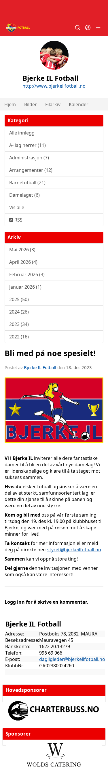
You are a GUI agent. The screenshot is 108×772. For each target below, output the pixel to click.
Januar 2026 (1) (25, 287)
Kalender (78, 104)
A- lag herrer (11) (27, 145)
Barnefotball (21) (27, 182)
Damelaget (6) (24, 195)
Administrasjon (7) (29, 157)
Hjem (10, 104)
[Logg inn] (88, 27)
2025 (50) (19, 299)
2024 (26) (19, 312)
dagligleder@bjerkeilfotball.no (72, 659)
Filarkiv (52, 104)
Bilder (30, 104)
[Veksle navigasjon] (98, 27)
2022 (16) (19, 337)
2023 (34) (19, 324)
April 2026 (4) (23, 262)
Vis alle (16, 207)
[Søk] (77, 27)
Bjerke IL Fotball (40, 367)
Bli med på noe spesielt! (50, 353)
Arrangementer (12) (30, 170)
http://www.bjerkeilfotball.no (54, 86)
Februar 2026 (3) (27, 274)
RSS (17, 220)
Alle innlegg (22, 133)
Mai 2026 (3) (22, 249)
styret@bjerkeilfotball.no (74, 549)
